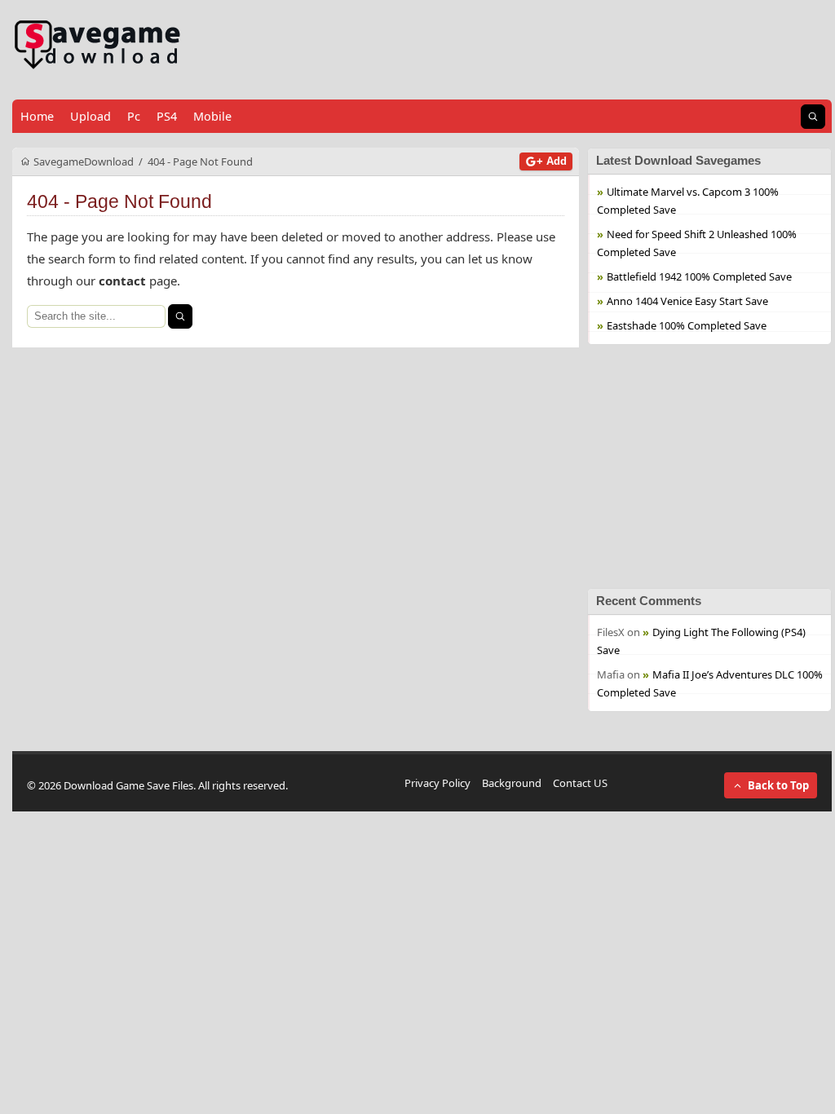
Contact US (580, 783)
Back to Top (778, 785)
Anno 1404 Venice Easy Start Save (687, 301)
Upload (90, 116)
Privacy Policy (437, 783)
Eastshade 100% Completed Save (687, 325)
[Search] (180, 316)
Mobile (212, 116)
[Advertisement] (709, 466)
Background (511, 783)
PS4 (167, 116)
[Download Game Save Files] (97, 45)
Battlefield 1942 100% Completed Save (699, 276)
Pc (133, 116)
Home (37, 116)
